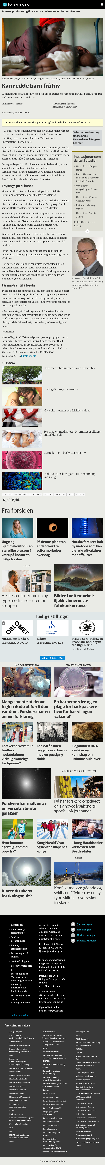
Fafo (11, 1055)
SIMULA (79, 1049)
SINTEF (79, 1052)
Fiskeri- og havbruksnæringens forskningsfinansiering (19, 1062)
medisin (48, 494)
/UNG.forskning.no (86, 935)
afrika (80, 494)
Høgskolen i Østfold (17, 1090)
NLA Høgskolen (49, 1032)
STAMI (78, 1069)
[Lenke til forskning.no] (49, 3)
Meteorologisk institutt (18, 1124)
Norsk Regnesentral (51, 1125)
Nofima (46, 1090)
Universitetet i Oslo (83, 1114)
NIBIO (11, 1131)
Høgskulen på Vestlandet (19, 1097)
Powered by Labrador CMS (52, 1161)
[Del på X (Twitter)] (8, 500)
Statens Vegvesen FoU (85, 1072)
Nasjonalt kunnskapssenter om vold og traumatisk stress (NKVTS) (54, 1058)
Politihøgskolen (82, 1032)
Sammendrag (28, 355)
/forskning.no (83, 929)
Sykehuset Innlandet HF (85, 1083)
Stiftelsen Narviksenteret (86, 1076)
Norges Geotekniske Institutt (54, 1101)
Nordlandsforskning (51, 1097)
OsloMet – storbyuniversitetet (55, 1152)
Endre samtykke (19, 1015)
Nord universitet (49, 1094)
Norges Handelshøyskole (53, 1104)
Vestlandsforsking (83, 1131)
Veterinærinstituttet (84, 1135)
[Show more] (87, 231)
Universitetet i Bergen (85, 1107)
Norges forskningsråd (52, 1108)
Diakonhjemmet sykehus (19, 1045)
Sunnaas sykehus (83, 1080)
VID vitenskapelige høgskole (87, 1138)
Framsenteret (14, 1072)
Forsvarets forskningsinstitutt (21, 1068)
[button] (3, 623)
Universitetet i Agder (84, 1103)
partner (36, 494)
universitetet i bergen (15, 494)
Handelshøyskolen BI (18, 1079)
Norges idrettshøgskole (52, 1118)
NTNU (45, 1048)
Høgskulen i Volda (16, 1093)
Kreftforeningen (16, 1114)
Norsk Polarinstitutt (51, 1122)
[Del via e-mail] (17, 500)
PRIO (78, 1035)
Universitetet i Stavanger (86, 1118)
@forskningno (84, 924)
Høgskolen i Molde (17, 1086)
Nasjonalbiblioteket (51, 1052)
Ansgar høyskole (16, 1032)
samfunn (60, 494)
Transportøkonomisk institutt (88, 1093)
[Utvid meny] (102, 4)
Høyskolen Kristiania (18, 1100)
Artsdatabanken (16, 1042)
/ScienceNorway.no (86, 940)
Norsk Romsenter (50, 1129)
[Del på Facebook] (4, 500)
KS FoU (12, 1110)
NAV (11, 1128)
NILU (11, 1141)
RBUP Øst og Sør (82, 1039)
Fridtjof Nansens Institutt (19, 1075)
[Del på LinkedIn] (13, 500)
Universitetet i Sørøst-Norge (87, 1121)
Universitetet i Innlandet (86, 1110)
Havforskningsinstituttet (19, 1082)
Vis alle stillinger (52, 657)
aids (71, 494)
